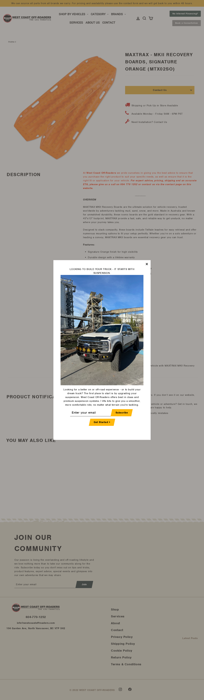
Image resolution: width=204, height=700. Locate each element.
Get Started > (102, 422)
